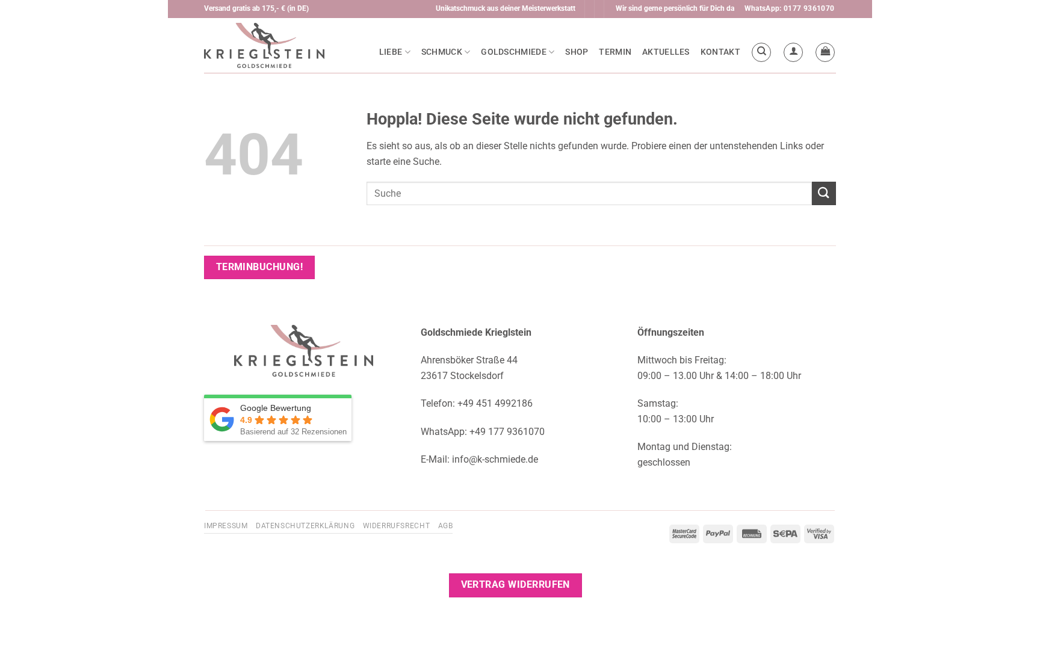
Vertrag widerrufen (515, 584)
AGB (445, 526)
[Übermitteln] (824, 193)
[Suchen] (761, 52)
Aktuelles (666, 52)
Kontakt (720, 52)
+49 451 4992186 (495, 403)
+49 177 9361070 (507, 431)
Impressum (226, 526)
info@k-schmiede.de (495, 459)
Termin (615, 52)
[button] (793, 52)
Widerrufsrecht (396, 526)
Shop (576, 52)
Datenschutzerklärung (305, 526)
